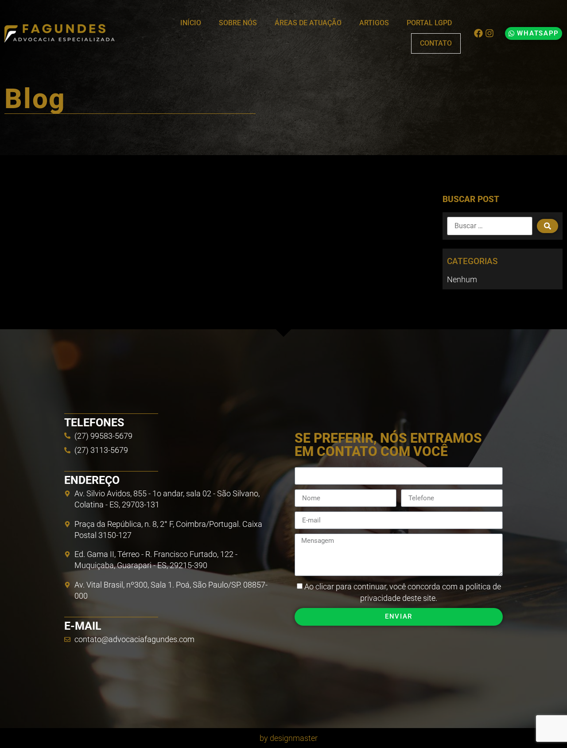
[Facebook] (478, 33)
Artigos (374, 23)
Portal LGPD (429, 23)
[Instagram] (489, 33)
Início (190, 23)
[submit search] (547, 226)
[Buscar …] (489, 226)
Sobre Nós (238, 23)
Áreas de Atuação (308, 23)
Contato (436, 43)
